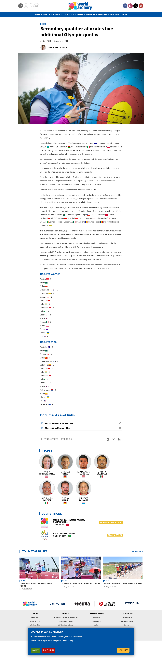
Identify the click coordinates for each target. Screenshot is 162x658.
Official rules (35, 618)
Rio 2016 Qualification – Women (59, 423)
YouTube (141, 5)
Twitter (135, 5)
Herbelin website (131, 603)
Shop (124, 14)
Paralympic (31, 5)
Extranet (114, 14)
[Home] (80, 6)
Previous (16, 573)
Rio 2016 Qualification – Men (57, 428)
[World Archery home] (31, 603)
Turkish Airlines (107, 603)
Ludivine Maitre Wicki (57, 47)
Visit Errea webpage (82, 603)
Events (46, 14)
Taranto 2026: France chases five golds (80, 583)
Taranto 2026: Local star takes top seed (122, 583)
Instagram (130, 5)
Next (145, 573)
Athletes (57, 14)
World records (35, 621)
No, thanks (48, 650)
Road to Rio (66, 439)
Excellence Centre (127, 621)
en (21, 5)
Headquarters (127, 618)
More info (123, 650)
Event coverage (51, 439)
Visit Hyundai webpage (57, 603)
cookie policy (67, 640)
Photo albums (96, 621)
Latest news (136, 551)
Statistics (69, 14)
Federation (128, 613)
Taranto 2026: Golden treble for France (36, 584)
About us (90, 14)
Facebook (125, 5)
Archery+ (102, 14)
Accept (35, 650)
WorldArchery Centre (36, 5)
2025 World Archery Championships (65, 618)
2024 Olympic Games (66, 621)
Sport (80, 14)
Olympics (26, 5)
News (37, 14)
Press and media (97, 613)
